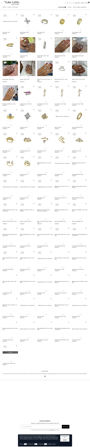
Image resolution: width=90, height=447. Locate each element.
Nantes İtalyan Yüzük (59, 32)
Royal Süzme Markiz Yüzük (25, 292)
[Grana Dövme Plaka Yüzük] (10, 329)
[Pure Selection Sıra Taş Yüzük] (62, 282)
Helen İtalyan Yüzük (6, 150)
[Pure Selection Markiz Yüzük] (62, 305)
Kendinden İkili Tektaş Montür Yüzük (62, 339)
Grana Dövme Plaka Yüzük (8, 339)
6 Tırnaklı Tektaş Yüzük (7, 292)
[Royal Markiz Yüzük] (45, 282)
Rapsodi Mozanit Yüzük (41, 174)
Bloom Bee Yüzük (40, 127)
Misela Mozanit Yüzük (41, 150)
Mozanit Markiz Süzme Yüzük (78, 55)
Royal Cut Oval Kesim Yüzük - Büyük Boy (44, 222)
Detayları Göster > (52, 444)
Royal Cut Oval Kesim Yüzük (25, 221)
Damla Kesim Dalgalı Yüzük (77, 221)
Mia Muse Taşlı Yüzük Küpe (77, 292)
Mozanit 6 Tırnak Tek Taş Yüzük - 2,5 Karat (44, 80)
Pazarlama (40, 444)
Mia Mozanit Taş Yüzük (76, 150)
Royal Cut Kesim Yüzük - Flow (60, 197)
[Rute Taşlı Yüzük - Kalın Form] (10, 305)
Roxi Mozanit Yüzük (24, 174)
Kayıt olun (65, 426)
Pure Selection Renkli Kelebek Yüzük (79, 245)
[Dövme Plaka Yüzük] (79, 305)
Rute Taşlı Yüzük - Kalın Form (8, 316)
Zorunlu (21, 444)
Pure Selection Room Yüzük (42, 245)
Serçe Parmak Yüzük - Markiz (78, 103)
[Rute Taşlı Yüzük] (45, 305)
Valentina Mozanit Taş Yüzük (77, 174)
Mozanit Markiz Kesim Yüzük (8, 79)
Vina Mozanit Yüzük (6, 174)
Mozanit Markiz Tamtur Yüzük (43, 55)
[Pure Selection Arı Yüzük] (62, 258)
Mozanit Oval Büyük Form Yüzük (9, 103)
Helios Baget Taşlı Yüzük (25, 269)
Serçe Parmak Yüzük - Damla (60, 103)
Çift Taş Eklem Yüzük (76, 339)
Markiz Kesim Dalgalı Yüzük (60, 221)
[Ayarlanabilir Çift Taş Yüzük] (45, 329)
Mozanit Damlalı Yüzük (24, 32)
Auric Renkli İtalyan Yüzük (25, 150)
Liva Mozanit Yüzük (58, 174)
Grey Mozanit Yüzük (24, 55)
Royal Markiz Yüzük (41, 292)
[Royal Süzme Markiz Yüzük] (27, 282)
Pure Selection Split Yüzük (60, 245)
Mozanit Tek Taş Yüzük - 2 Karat (61, 79)
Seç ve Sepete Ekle (82, 7)
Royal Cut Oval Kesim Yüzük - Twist (10, 221)
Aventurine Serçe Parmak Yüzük (9, 363)
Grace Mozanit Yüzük (24, 197)
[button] (9, 30)
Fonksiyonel (31, 444)
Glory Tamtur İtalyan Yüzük (77, 127)
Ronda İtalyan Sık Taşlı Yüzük (78, 269)
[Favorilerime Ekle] (16, 14)
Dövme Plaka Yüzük (76, 316)
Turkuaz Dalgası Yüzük (76, 32)
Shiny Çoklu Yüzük (23, 316)
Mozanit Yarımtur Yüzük (24, 79)
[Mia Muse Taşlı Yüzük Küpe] (79, 282)
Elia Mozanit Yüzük (23, 127)
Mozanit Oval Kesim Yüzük (60, 55)
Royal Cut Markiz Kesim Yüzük (78, 197)
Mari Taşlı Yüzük (58, 127)
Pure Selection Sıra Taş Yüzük (60, 292)
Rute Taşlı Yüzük (40, 316)
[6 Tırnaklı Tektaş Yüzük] (10, 282)
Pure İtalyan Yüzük (41, 32)
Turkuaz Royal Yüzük (7, 197)
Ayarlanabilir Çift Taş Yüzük (42, 339)
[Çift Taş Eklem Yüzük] (79, 329)
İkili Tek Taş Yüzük (6, 127)
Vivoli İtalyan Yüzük (6, 55)
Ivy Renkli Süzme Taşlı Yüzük (26, 103)
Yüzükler (9, 7)
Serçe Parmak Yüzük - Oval (42, 103)
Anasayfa (4, 7)
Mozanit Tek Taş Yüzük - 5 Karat (78, 79)
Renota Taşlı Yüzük (41, 269)
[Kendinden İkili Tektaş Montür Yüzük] (62, 329)
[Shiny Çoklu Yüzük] (27, 305)
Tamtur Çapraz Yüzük (24, 339)
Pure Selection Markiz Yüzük (60, 316)
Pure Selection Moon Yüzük (8, 269)
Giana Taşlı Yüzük (6, 32)
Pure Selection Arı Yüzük (59, 269)
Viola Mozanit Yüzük (59, 150)
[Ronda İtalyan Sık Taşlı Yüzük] (79, 258)
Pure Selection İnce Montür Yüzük (9, 245)
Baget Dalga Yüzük (41, 197)
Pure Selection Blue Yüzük (25, 245)
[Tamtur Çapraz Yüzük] (27, 329)
